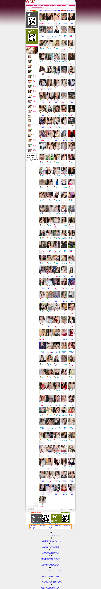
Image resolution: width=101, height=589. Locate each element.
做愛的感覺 (47, 547)
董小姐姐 (72, 212)
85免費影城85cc (60, 570)
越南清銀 (65, 73)
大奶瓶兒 (50, 491)
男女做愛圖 (54, 547)
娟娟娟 (33, 95)
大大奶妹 (65, 452)
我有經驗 (65, 262)
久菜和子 (72, 439)
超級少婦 (72, 465)
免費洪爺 (58, 588)
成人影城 (50, 535)
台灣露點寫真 (42, 558)
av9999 (43, 576)
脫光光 (57, 174)
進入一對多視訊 (57, 175)
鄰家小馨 (43, 298)
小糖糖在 (65, 149)
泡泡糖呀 (57, 376)
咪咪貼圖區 (46, 540)
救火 (49, 86)
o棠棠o (50, 439)
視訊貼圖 (59, 540)
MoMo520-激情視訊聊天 (42, 528)
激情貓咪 (65, 298)
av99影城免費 (58, 575)
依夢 (64, 285)
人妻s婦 (65, 137)
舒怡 (64, 174)
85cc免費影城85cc (50, 570)
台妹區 (50, 10)
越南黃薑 (43, 389)
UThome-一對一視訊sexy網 (59, 528)
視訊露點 (46, 559)
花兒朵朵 (65, 86)
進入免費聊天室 (42, 35)
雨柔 (57, 402)
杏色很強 (65, 465)
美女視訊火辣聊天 (42, 525)
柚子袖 (50, 199)
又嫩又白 (57, 336)
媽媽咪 (72, 414)
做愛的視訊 (44, 547)
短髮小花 (72, 174)
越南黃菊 (34, 105)
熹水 (71, 285)
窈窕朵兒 (65, 99)
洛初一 (72, 262)
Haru (42, 503)
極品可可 (43, 73)
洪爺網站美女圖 (44, 588)
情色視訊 (54, 552)
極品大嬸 (72, 161)
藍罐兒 (72, 86)
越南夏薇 (57, 212)
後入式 (43, 161)
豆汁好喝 (50, 465)
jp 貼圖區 (60, 541)
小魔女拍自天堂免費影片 (38, 529)
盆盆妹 (43, 452)
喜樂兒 (72, 137)
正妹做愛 (57, 546)
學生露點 (43, 559)
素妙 (42, 336)
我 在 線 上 (49, 23)
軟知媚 (65, 47)
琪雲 (71, 402)
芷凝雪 (57, 439)
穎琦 (42, 402)
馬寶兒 (65, 237)
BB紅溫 (50, 298)
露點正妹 (59, 558)
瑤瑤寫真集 (79, 529)
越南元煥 (57, 323)
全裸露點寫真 (50, 559)
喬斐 (49, 212)
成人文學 (43, 529)
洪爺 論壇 (52, 588)
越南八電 (43, 212)
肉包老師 (34, 100)
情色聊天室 (43, 553)
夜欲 (42, 285)
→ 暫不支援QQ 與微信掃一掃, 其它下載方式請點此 (51, 523)
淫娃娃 (50, 161)
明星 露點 (53, 559)
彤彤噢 (33, 90)
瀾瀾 (64, 491)
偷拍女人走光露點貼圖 (54, 558)
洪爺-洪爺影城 (58, 587)
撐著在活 (57, 491)
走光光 (53, 564)
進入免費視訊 (49, 22)
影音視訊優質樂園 (33, 525)
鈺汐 (42, 323)
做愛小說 (43, 546)
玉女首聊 (34, 139)
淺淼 (57, 298)
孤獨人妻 (72, 124)
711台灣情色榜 (57, 553)
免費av (61, 529)
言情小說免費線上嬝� (51, 529)
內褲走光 (50, 565)
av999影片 (49, 576)
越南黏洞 (72, 336)
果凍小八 (65, 199)
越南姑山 (57, 478)
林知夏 (72, 149)
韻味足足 (50, 137)
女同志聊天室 (27, 529)
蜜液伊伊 (43, 199)
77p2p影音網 (41, 581)
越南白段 (65, 389)
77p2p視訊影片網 (44, 582)
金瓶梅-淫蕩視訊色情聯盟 (67, 525)
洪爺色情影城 (54, 587)
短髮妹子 (57, 124)
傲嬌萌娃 (65, 402)
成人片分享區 (72, 529)
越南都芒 (50, 376)
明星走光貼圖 (50, 564)
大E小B (65, 161)
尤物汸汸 (34, 70)
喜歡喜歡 (50, 262)
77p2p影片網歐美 (51, 581)
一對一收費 (72, 10)
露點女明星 (57, 559)
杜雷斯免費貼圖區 (52, 541)
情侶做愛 (57, 547)
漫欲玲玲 (34, 75)
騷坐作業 (43, 60)
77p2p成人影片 (59, 581)
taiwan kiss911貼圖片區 (54, 540)
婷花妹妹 (50, 149)
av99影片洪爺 (46, 576)
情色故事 (51, 552)
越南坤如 (65, 478)
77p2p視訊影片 (40, 582)
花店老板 (43, 262)
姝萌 (71, 60)
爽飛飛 (43, 174)
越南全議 (50, 99)
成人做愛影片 (51, 546)
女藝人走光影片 (54, 565)
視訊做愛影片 (47, 546)
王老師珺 (50, 452)
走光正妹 (46, 564)
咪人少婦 (57, 199)
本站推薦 (59, 10)
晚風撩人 (43, 465)
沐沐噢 (57, 99)
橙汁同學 (72, 376)
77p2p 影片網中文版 (60, 582)
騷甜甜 (43, 414)
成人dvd (44, 535)
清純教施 (57, 149)
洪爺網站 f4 (46, 587)
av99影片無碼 (54, 575)
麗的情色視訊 (50, 553)
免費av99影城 (57, 576)
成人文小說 (47, 535)
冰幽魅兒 (57, 465)
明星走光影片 (47, 565)
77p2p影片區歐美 (55, 582)
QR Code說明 (35, 11)
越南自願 (72, 310)
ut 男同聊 (83, 529)
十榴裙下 (72, 99)
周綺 (49, 389)
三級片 (68, 529)
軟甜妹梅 (34, 110)
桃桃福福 (43, 237)
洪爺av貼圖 (50, 587)
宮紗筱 (72, 491)
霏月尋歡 (43, 20)
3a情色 (54, 553)
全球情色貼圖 (48, 552)
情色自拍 (23, 529)
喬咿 (42, 86)
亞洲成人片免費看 (64, 529)
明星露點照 (46, 558)
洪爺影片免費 (43, 587)
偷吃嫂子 (50, 402)
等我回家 (50, 124)
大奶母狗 (65, 323)
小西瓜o (57, 389)
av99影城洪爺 (48, 588)
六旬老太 (57, 237)
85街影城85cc (40, 570)
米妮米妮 (50, 478)
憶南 (64, 414)
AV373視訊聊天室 (56, 529)
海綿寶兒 (50, 174)
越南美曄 (50, 323)
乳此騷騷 (50, 310)
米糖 (57, 86)
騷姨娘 (43, 310)
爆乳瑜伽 (34, 149)
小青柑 (65, 439)
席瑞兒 (43, 439)
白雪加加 (50, 237)
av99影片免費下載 (49, 575)
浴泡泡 (33, 129)
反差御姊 (65, 376)
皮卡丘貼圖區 (42, 541)
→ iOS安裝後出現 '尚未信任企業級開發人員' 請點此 (37, 523)
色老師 (50, 47)
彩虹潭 (33, 144)
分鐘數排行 (45, 10)
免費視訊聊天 (20, 529)
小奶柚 (43, 137)
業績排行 (41, 10)
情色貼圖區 (42, 540)
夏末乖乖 (34, 134)
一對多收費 (68, 10)
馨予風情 (34, 65)
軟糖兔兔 (43, 149)
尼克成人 (53, 535)
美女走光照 (43, 564)
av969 (33, 529)
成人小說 (56, 535)
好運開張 (72, 478)
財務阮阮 (72, 323)
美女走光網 (58, 565)
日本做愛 (54, 546)
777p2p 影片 (55, 581)
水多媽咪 (72, 298)
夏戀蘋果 (34, 85)
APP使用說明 (63, 512)
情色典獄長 (44, 552)
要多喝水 (57, 161)
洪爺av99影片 (53, 576)
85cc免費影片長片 (44, 570)
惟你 (42, 478)
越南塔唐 (34, 80)
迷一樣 (57, 60)
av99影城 (45, 575)
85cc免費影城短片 (55, 570)
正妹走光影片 (43, 565)
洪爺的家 (55, 588)
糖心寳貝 (43, 124)
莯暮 (57, 285)
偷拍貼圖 (49, 540)
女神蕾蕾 (65, 124)
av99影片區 (42, 575)
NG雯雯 (65, 212)
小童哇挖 (57, 73)
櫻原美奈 (72, 199)
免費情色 (46, 529)
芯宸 (64, 336)
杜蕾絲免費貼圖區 (46, 541)
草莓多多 (57, 452)
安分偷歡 (72, 389)
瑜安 (49, 73)
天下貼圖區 (56, 541)
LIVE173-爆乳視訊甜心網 (58, 525)
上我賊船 (43, 376)
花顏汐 (57, 414)
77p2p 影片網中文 (49, 582)
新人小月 (50, 336)
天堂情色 (47, 553)
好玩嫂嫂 (65, 310)
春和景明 (57, 262)
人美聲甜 (50, 285)
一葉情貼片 (86, 529)
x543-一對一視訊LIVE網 (67, 528)
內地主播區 (54, 10)
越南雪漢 (72, 452)
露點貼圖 (49, 558)
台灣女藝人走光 (57, 564)
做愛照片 (51, 547)
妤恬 (49, 414)
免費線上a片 (76, 529)
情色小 (57, 552)
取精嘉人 (72, 73)
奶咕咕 (57, 137)
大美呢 (57, 310)
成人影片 (31, 529)
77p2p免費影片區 (45, 581)
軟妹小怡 (43, 99)
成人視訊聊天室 (15, 529)
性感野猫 (72, 237)
